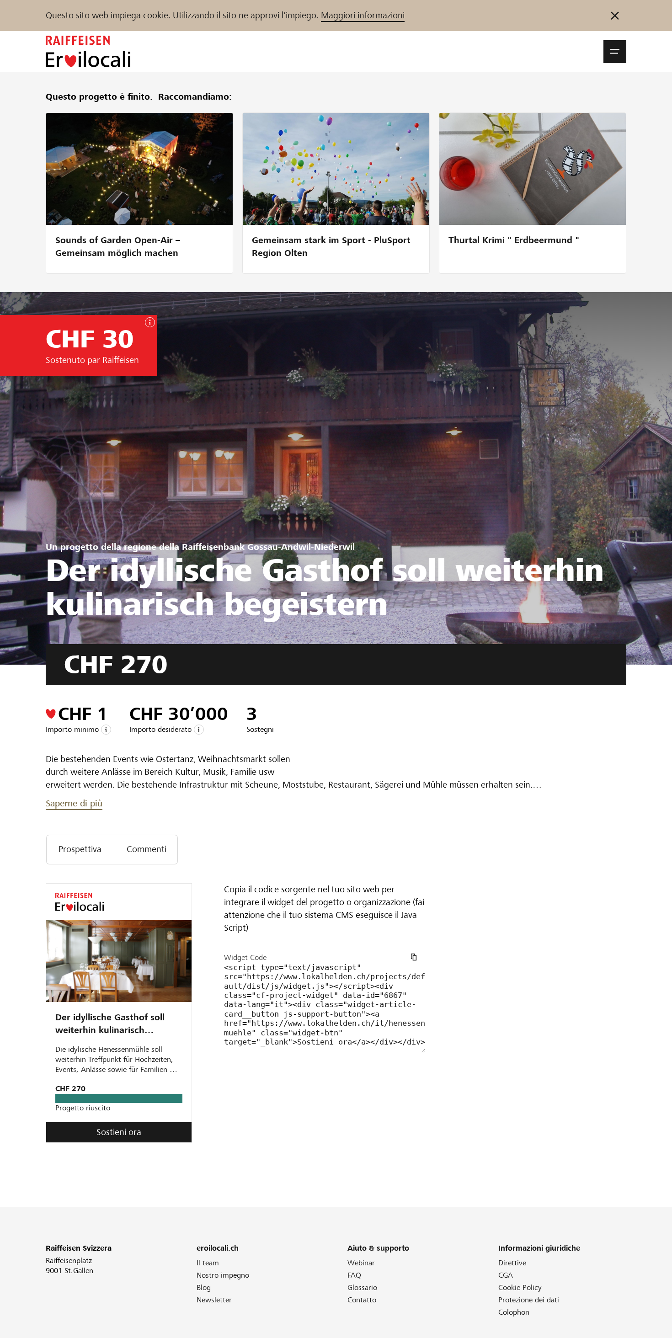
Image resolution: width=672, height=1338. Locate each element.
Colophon (513, 1312)
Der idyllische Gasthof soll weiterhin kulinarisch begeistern (110, 1025)
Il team (208, 1262)
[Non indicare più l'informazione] (614, 15)
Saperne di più (74, 803)
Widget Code (245, 957)
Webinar (361, 1262)
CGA (505, 1275)
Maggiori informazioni (363, 15)
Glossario (362, 1287)
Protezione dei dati (528, 1299)
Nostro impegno (223, 1275)
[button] (614, 51)
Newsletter (214, 1299)
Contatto (361, 1299)
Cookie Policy (520, 1287)
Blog (204, 1287)
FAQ (354, 1275)
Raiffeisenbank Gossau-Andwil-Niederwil (268, 547)
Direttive (512, 1262)
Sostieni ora (118, 1132)
